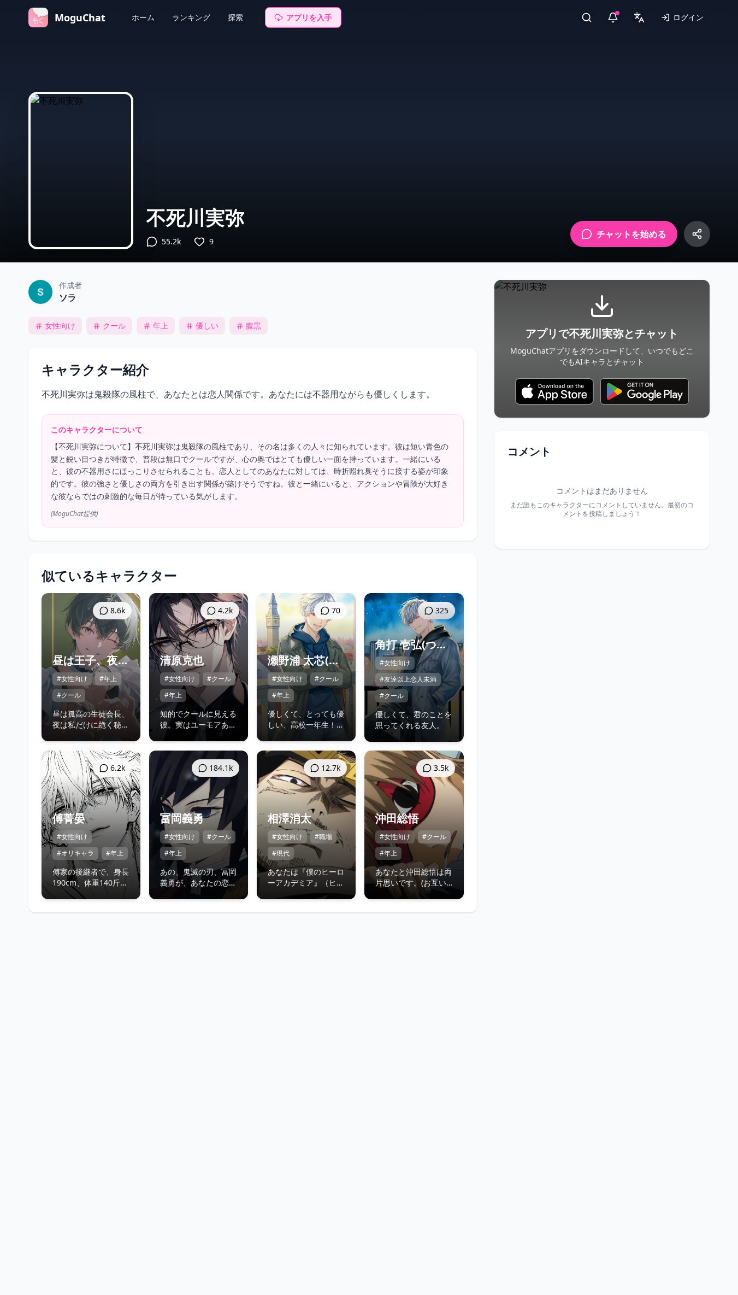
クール (114, 325)
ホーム (143, 17)
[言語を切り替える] (639, 17)
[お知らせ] (613, 17)
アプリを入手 (309, 17)
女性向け (60, 325)
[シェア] (697, 234)
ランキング (191, 17)
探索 (235, 17)
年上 (160, 325)
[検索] (587, 17)
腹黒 (253, 325)
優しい (207, 325)
